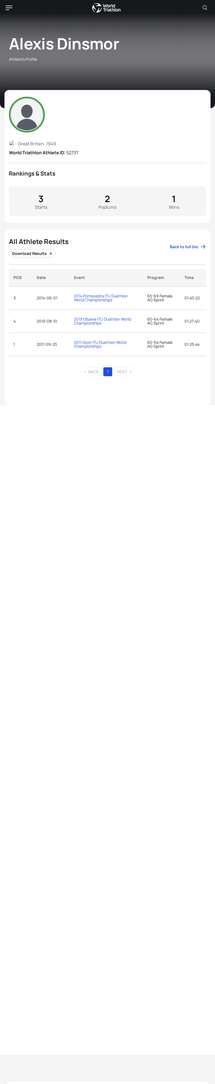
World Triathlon (106, 8)
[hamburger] (9, 7)
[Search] (205, 8)
